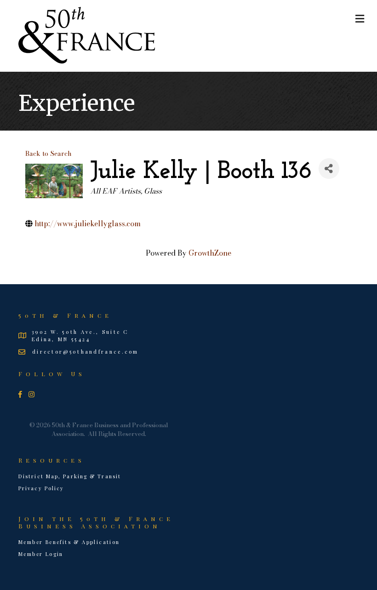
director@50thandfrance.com (85, 351)
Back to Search (48, 154)
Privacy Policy (41, 488)
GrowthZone (209, 252)
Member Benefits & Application (69, 541)
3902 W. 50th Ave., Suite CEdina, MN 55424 (80, 335)
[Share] (329, 168)
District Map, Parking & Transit (69, 476)
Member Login (40, 553)
